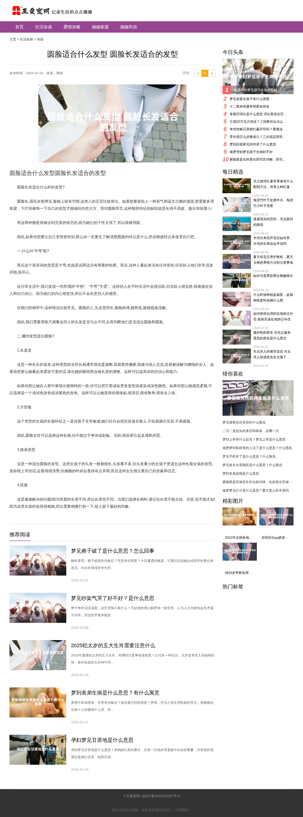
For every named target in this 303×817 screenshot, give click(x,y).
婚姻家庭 (100, 27)
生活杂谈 (43, 27)
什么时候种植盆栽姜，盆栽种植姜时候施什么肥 (273, 297)
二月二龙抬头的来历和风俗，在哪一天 (251, 431)
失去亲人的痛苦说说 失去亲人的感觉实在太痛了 (272, 354)
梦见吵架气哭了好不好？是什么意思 (112, 598)
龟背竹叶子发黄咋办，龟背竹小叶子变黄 (273, 203)
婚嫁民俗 (128, 27)
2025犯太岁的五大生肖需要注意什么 (113, 645)
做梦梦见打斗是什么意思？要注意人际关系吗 (256, 490)
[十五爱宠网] (58, 8)
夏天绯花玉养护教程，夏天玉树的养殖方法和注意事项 (273, 259)
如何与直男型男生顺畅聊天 (273, 276)
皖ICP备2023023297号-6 (161, 796)
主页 (12, 39)
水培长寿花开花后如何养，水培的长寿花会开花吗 (273, 240)
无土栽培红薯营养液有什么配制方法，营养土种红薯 (273, 184)
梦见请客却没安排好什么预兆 (244, 422)
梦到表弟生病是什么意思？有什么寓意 (115, 693)
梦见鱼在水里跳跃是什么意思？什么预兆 (252, 465)
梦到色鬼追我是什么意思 (241, 473)
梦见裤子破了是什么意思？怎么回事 (112, 551)
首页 (19, 27)
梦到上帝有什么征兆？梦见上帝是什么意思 (254, 439)
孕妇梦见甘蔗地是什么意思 (102, 740)
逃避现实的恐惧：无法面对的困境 (273, 222)
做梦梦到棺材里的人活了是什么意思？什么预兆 (257, 448)
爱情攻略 (71, 27)
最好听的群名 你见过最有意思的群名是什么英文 (272, 335)
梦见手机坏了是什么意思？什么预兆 (249, 456)
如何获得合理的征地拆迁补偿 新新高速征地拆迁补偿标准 (273, 317)
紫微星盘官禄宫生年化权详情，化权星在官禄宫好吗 (258, 482)
